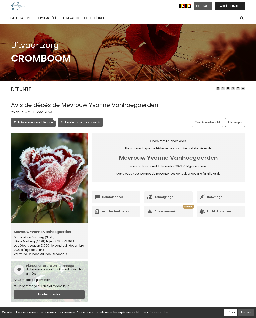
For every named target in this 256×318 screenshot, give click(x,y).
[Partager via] (243, 89)
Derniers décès (47, 18)
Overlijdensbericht (207, 122)
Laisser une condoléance (36, 121)
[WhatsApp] (233, 89)
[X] (223, 89)
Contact (203, 6)
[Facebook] (218, 89)
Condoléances (95, 18)
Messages (235, 122)
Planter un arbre (49, 294)
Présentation (20, 18)
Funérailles (71, 18)
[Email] (228, 89)
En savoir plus (159, 312)
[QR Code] (238, 89)
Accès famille (230, 6)
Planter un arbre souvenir (81, 122)
